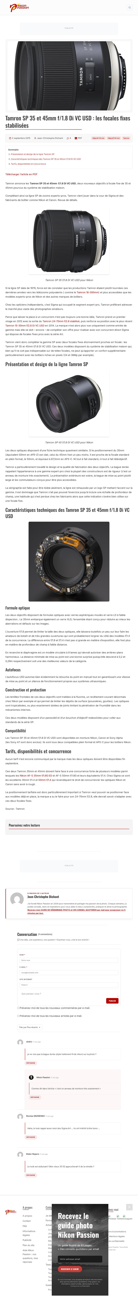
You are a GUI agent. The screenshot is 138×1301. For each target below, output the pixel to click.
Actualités (51, 1225)
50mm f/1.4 (44, 780)
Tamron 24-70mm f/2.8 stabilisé (61, 321)
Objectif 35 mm (98, 138)
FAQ (25, 1226)
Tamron (126, 138)
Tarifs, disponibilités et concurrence (28, 164)
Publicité (27, 1240)
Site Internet (26, 979)
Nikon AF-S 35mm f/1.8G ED (36, 775)
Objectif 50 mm (114, 138)
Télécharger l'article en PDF (21, 174)
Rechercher (130, 7)
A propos (27, 1215)
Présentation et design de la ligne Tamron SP (32, 154)
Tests (48, 1264)
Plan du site (28, 1245)
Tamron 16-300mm (88, 292)
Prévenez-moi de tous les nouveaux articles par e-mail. (51, 1015)
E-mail (23, 967)
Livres (51, 1260)
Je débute (51, 1215)
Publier (112, 1000)
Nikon (51, 1241)
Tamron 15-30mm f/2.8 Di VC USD (24, 325)
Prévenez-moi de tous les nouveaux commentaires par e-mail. (55, 1008)
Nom (22, 955)
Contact (27, 1221)
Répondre (30, 1063)
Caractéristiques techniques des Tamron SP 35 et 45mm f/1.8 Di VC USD (46, 159)
